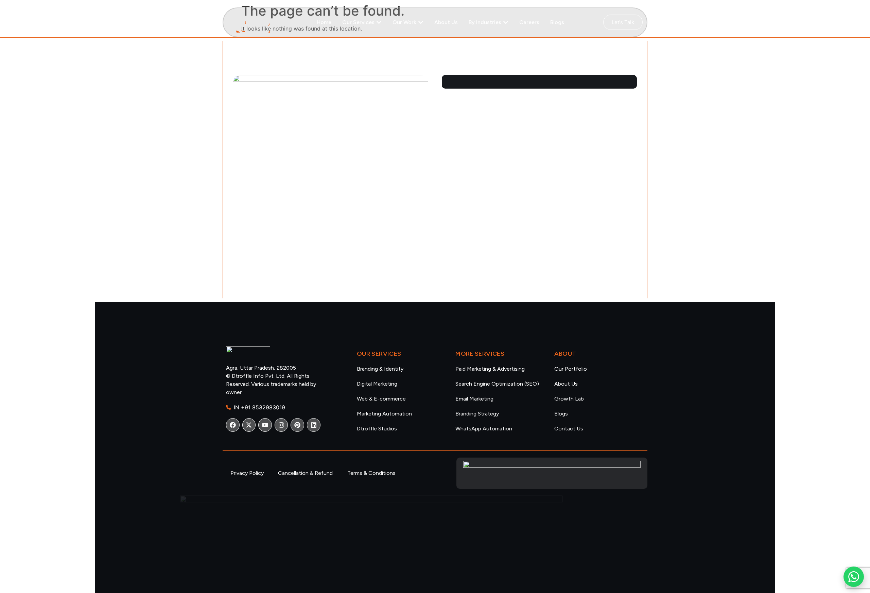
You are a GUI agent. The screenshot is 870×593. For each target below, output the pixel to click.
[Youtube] (265, 425)
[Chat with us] (853, 577)
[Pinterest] (297, 425)
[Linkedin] (313, 425)
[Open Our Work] (420, 22)
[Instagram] (281, 425)
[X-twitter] (249, 425)
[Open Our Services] (379, 22)
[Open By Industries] (505, 22)
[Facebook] (233, 425)
